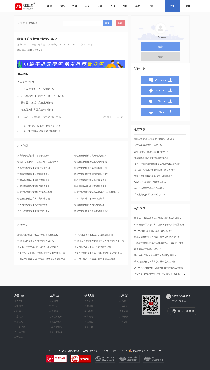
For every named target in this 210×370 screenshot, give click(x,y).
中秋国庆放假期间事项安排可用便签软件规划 (95, 259)
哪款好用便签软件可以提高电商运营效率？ (37, 162)
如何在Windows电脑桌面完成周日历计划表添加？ (157, 164)
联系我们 (123, 301)
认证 (99, 6)
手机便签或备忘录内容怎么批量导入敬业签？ (155, 261)
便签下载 (88, 327)
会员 (137, 6)
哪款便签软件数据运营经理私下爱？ (91, 174)
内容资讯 (88, 301)
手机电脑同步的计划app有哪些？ (149, 194)
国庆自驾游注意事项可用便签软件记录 (92, 247)
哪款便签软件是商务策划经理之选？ (34, 198)
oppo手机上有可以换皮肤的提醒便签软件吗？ (95, 235)
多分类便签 (19, 332)
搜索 (107, 23)
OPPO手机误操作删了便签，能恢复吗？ (153, 231)
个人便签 (18, 301)
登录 (188, 6)
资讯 (112, 6)
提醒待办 (18, 311)
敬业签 (21, 23)
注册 (172, 6)
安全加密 (53, 301)
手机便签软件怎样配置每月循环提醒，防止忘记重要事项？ (162, 243)
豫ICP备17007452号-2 (100, 351)
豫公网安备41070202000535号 (147, 351)
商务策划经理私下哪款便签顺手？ (90, 198)
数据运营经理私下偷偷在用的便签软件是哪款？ (97, 192)
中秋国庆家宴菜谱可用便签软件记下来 (35, 241)
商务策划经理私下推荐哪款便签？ (33, 205)
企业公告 (88, 316)
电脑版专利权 (55, 316)
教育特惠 (18, 337)
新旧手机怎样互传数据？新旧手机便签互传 (37, 235)
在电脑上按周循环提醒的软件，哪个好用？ (154, 170)
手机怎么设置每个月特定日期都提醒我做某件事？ (158, 218)
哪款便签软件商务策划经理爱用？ (90, 205)
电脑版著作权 (55, 327)
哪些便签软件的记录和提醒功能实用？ (152, 158)
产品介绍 (123, 306)
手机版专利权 (55, 322)
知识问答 (88, 306)
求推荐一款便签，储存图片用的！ (44, 126)
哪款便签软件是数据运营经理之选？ (91, 168)
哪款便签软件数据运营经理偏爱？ (90, 180)
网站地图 (88, 322)
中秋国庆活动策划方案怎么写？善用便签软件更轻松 (99, 241)
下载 (150, 6)
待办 (62, 6)
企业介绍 (123, 311)
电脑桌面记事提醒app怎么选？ (148, 249)
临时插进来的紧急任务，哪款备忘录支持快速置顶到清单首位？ (164, 224)
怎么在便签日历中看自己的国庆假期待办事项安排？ (99, 253)
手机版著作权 (55, 332)
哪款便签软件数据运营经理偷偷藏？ (91, 162)
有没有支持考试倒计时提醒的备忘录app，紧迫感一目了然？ (162, 274)
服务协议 (123, 316)
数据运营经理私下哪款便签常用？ (33, 186)
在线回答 (33, 23)
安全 (87, 6)
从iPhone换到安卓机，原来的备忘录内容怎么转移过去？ (161, 268)
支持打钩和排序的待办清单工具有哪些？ (153, 176)
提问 (120, 23)
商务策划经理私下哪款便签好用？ (33, 211)
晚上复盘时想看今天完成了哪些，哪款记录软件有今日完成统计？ (165, 237)
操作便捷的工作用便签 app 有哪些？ (151, 151)
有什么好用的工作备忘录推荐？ (149, 188)
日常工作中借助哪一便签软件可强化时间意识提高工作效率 (45, 253)
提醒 (74, 6)
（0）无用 (120, 117)
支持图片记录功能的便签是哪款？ (44, 131)
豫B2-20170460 (120, 351)
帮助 (125, 6)
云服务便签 (19, 327)
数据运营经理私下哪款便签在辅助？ (34, 168)
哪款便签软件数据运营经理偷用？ (90, 186)
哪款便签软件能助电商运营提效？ (90, 155)
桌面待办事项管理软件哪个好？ (149, 145)
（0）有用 (107, 117)
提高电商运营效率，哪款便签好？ (33, 155)
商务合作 (123, 322)
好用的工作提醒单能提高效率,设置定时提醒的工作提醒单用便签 (47, 259)
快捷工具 (18, 322)
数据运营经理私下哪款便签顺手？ (33, 180)
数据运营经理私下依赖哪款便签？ (33, 174)
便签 (49, 6)
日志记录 (18, 316)
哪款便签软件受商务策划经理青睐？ (91, 211)
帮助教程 (88, 311)
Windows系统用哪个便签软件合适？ (151, 182)
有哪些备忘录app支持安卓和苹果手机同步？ (155, 139)
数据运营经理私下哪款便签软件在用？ (35, 192)
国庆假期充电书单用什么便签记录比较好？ (37, 247)
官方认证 (53, 306)
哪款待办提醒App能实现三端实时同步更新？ (155, 255)
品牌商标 (53, 311)
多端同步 (18, 306)
